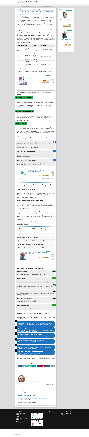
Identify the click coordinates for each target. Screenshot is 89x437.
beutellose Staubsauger (55, 430)
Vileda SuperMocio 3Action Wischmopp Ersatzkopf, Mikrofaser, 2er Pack (65, 21)
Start (21, 9)
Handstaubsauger (36, 430)
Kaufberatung (24, 4)
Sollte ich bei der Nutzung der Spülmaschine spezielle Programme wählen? (31, 247)
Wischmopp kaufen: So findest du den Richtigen (24, 416)
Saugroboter (45, 430)
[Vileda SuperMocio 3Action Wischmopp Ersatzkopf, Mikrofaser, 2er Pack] (65, 18)
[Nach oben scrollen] (87, 435)
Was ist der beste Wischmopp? (23, 392)
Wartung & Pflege (33, 4)
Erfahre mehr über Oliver (50, 384)
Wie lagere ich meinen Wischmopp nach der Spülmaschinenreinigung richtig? (31, 240)
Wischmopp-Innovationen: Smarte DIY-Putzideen (23, 414)
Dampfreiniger (41, 430)
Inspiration (41, 4)
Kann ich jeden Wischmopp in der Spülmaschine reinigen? (28, 233)
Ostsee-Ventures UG (22, 434)
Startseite (18, 4)
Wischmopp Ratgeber (28, 1)
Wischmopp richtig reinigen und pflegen (23, 419)
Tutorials (47, 4)
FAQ (28, 9)
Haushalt (32, 430)
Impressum (72, 434)
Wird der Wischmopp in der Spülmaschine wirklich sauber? (28, 237)
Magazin (53, 4)
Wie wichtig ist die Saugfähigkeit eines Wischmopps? (27, 401)
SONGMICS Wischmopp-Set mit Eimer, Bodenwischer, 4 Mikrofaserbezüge (65, 41)
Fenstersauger (49, 430)
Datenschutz (68, 434)
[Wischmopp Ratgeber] (17, 2)
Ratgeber (59, 4)
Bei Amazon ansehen (46, 81)
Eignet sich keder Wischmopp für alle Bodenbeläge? (26, 395)
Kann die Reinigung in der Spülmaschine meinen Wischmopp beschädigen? (31, 244)
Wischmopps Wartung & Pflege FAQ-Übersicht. (33, 404)
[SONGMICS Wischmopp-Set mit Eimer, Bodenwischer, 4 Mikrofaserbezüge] (65, 38)
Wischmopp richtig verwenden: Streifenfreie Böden (23, 421)
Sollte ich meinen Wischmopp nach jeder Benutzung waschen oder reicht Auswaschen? (32, 398)
